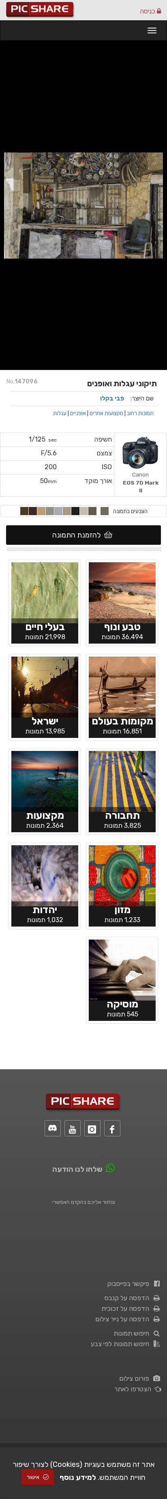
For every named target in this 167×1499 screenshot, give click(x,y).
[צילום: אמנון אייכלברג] (122, 592)
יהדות (44, 910)
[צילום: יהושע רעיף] (122, 875)
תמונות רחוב (140, 413)
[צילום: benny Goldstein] (122, 781)
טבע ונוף (122, 627)
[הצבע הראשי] (105, 511)
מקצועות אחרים (106, 413)
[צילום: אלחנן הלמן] (44, 875)
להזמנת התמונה (78, 535)
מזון (122, 910)
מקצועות (45, 815)
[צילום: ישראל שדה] (44, 592)
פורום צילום (135, 1378)
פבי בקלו (112, 398)
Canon (140, 482)
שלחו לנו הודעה (77, 1169)
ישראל (45, 721)
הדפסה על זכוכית (126, 1308)
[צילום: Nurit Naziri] (122, 969)
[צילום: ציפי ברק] (122, 686)
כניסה (148, 11)
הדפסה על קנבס (128, 1298)
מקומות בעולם (122, 721)
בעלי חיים (45, 627)
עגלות (59, 413)
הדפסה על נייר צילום (123, 1319)
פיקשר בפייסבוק (129, 1284)
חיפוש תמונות (132, 1333)
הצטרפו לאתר (134, 1389)
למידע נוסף (78, 1477)
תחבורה (122, 815)
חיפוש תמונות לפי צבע (121, 1344)
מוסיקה (122, 1004)
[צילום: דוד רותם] (44, 686)
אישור (34, 1477)
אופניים (78, 413)
